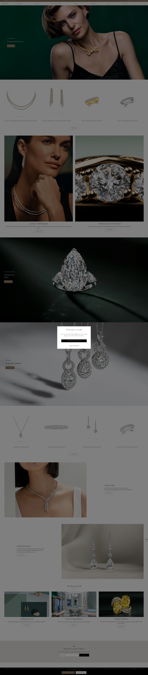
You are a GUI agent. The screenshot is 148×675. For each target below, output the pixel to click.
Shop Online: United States (74, 340)
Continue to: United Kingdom (74, 345)
